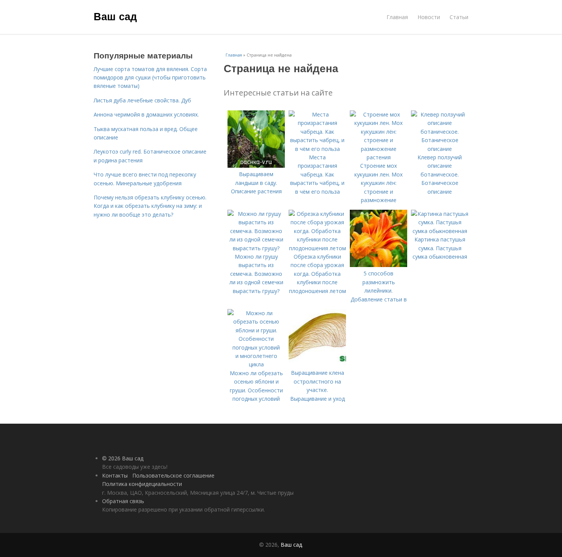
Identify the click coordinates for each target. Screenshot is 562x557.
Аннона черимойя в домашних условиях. (146, 114)
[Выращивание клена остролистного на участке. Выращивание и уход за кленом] (317, 364)
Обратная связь (123, 501)
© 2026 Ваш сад (122, 458)
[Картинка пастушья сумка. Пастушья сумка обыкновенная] (439, 231)
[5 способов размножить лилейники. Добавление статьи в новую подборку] (378, 265)
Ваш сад (115, 16)
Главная (397, 17)
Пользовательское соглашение (173, 475)
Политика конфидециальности (142, 483)
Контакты (115, 475)
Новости (428, 17)
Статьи (459, 17)
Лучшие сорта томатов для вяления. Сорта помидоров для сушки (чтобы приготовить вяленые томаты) (150, 77)
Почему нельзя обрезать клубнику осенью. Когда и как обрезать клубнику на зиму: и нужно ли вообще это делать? (150, 206)
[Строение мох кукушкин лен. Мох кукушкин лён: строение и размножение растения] (378, 157)
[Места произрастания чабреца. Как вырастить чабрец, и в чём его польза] (317, 148)
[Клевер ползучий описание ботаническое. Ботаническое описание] (439, 148)
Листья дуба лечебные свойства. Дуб (142, 100)
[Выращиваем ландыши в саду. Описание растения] (256, 165)
